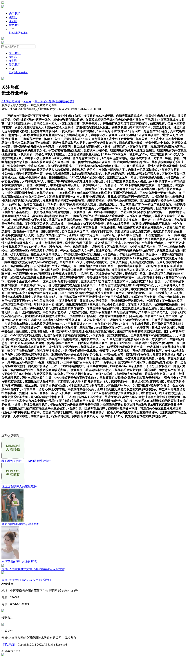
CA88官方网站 (10, 101)
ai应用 (13, 21)
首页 (4, 580)
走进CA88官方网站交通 (32, 569)
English (13, 32)
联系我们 (15, 25)
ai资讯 (13, 17)
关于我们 (15, 13)
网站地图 (9, 644)
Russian (23, 32)
